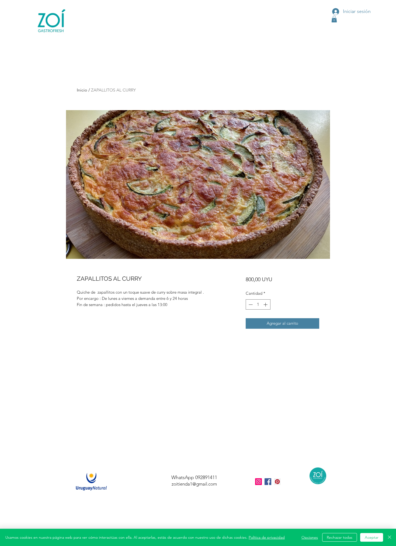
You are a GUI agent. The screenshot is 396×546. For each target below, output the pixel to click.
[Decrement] (250, 305)
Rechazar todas (339, 537)
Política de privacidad (267, 537)
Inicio (82, 90)
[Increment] (266, 305)
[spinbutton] (257, 305)
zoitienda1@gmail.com (194, 484)
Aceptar (371, 537)
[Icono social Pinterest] (277, 481)
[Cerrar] (389, 537)
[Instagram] (258, 481)
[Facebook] (268, 481)
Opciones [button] (309, 537)
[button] (334, 19)
